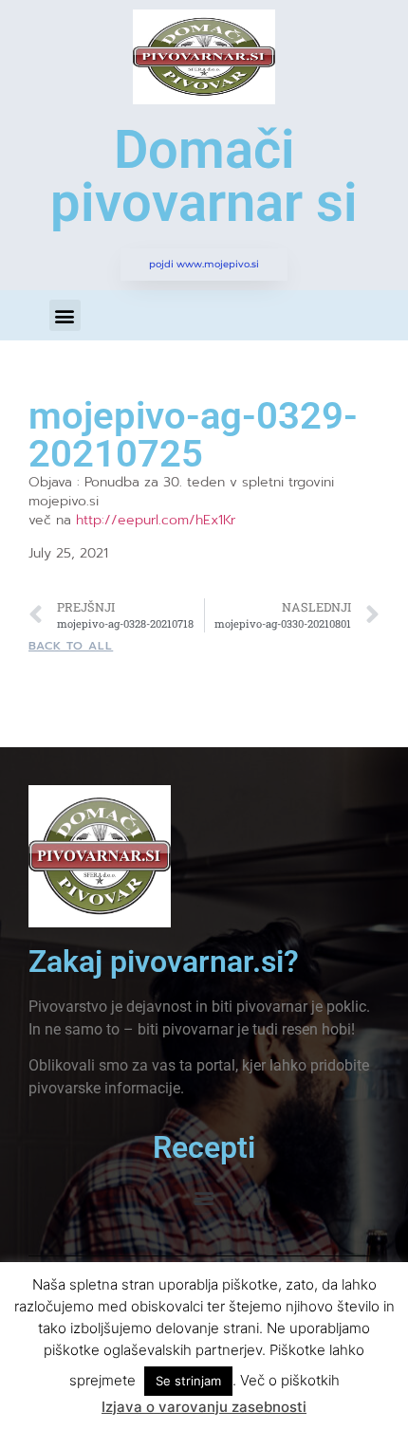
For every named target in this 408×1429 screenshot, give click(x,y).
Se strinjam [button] (188, 1380)
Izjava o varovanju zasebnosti (204, 1407)
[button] (65, 315)
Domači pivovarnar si (204, 176)
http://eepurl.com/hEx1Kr (155, 520)
